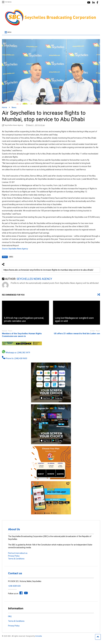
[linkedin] (93, 2)
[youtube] (88, 2)
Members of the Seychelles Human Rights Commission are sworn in (22, 334)
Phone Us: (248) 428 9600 (16, 358)
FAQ (10, 616)
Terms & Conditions (16, 559)
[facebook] (97, 2)
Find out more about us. (18, 553)
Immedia (38, 636)
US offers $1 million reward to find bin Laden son (77, 333)
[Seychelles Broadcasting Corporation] (51, 25)
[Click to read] (25, 313)
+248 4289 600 (14, 586)
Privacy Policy (14, 556)
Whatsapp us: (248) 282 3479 (17, 352)
